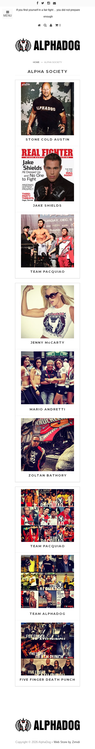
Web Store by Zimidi (67, 742)
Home (36, 62)
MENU (7, 15)
